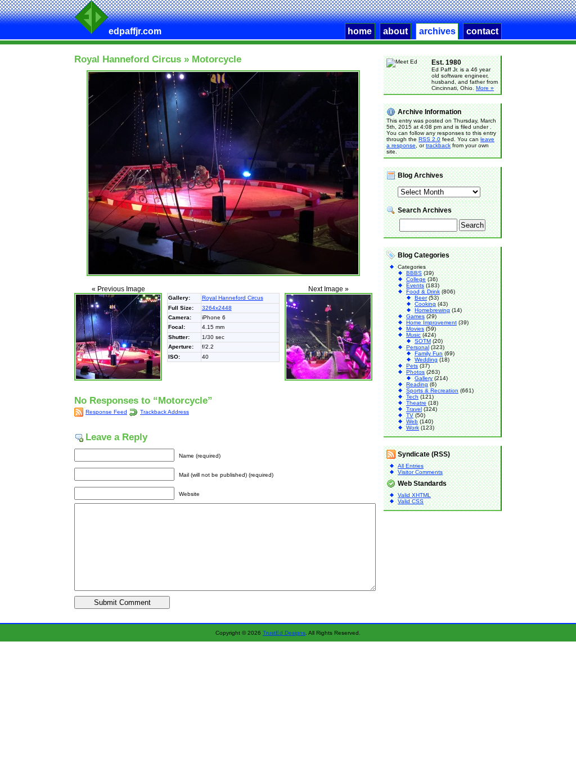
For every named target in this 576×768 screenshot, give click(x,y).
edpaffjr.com (135, 31)
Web (412, 421)
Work (412, 427)
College (416, 279)
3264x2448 (217, 308)
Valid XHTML (414, 495)
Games (415, 316)
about (395, 31)
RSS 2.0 (429, 139)
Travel (414, 409)
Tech (412, 397)
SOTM (423, 341)
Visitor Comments (420, 472)
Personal (417, 347)
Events (415, 285)
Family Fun (429, 353)
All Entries (411, 466)
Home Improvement (431, 322)
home (360, 31)
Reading (417, 384)
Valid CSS (411, 501)
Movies (415, 329)
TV (409, 415)
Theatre (416, 403)
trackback (438, 145)
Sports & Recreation (432, 390)
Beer (421, 298)
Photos (415, 372)
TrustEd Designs (284, 633)
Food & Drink (423, 291)
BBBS (414, 273)
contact (482, 31)
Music (413, 335)
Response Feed (106, 412)
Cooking (425, 304)
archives (437, 31)
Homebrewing (432, 310)
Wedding (426, 359)
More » (485, 88)
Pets (412, 366)
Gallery (424, 378)
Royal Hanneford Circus (127, 59)
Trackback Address (164, 412)
